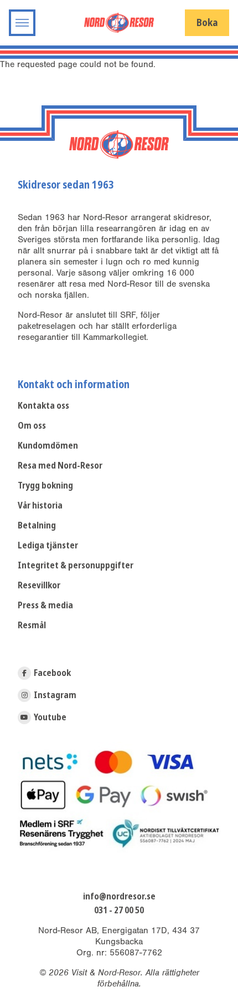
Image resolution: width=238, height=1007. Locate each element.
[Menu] (22, 22)
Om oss (32, 425)
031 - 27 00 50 (119, 910)
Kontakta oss (43, 405)
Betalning (37, 525)
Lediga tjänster (48, 545)
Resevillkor (39, 585)
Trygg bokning (45, 485)
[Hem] (119, 22)
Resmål (32, 625)
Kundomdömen (48, 445)
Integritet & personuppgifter (75, 565)
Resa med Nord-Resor (60, 465)
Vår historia (40, 505)
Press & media (45, 605)
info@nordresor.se (119, 896)
